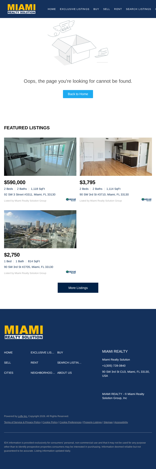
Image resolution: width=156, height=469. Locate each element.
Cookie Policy (50, 422)
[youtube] (138, 385)
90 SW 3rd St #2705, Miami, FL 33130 (28, 266)
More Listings (78, 288)
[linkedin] (105, 385)
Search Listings (138, 9)
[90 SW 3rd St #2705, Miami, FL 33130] (40, 229)
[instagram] (130, 385)
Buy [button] (96, 9)
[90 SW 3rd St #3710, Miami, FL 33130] (116, 157)
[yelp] (121, 385)
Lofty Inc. (23, 416)
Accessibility (121, 422)
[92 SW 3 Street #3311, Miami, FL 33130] (40, 157)
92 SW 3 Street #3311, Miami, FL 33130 (29, 194)
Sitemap (108, 422)
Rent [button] (118, 9)
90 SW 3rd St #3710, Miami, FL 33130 (104, 194)
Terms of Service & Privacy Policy (22, 422)
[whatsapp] (146, 385)
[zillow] (113, 385)
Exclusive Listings (74, 9)
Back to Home (78, 94)
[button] (21, 9)
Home (52, 9)
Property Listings (92, 422)
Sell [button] (106, 9)
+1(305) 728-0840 (114, 365)
